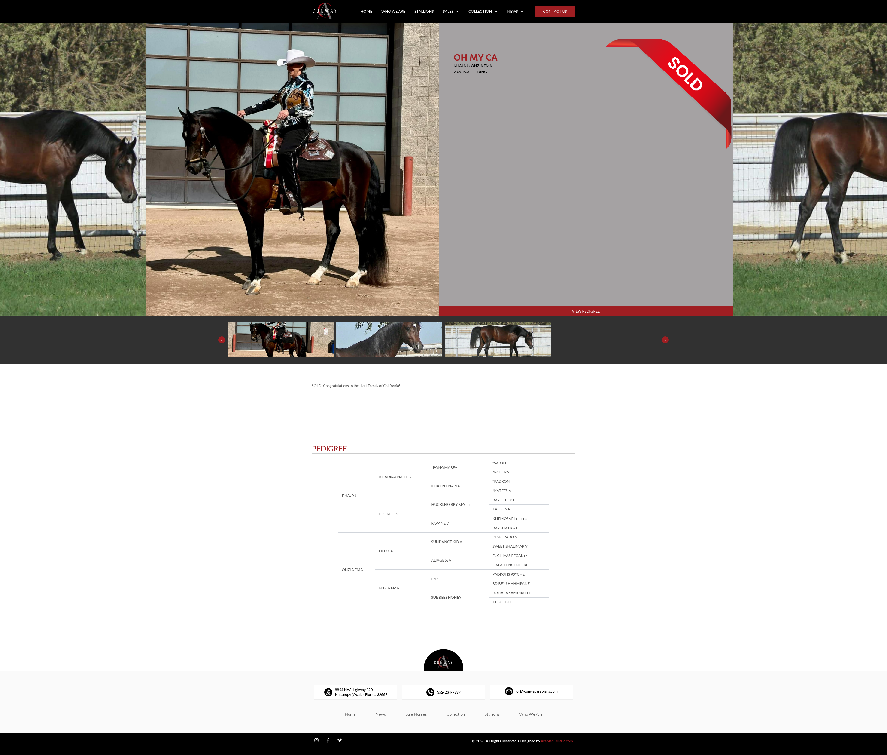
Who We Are (393, 11)
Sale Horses (416, 714)
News (512, 11)
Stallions (424, 11)
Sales (448, 11)
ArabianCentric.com (557, 741)
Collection (480, 11)
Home (366, 11)
